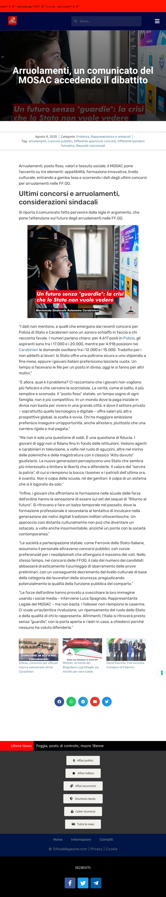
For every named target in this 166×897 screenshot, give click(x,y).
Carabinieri (28, 349)
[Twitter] (83, 883)
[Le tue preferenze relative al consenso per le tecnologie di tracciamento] (162, 673)
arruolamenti (37, 141)
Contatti (106, 839)
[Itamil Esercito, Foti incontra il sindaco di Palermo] (126, 649)
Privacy (96, 849)
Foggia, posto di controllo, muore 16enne (70, 746)
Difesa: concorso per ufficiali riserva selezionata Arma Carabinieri (38, 667)
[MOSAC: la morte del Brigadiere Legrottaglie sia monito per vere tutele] (82, 649)
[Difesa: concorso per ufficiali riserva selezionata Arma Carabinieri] (38, 649)
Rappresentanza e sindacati (111, 136)
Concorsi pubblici (60, 141)
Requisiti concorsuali (90, 145)
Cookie (111, 849)
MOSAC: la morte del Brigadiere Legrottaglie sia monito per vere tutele (81, 667)
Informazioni (81, 839)
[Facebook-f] (70, 883)
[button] (59, 701)
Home (57, 839)
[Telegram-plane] (96, 883)
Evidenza (82, 136)
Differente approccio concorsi (95, 141)
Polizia (129, 338)
